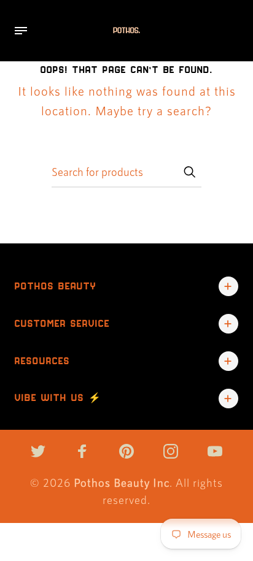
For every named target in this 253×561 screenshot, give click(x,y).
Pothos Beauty (55, 286)
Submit (189, 171)
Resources (42, 361)
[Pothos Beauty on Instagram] (170, 451)
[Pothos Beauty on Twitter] (38, 451)
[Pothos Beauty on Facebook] (82, 451)
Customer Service (62, 323)
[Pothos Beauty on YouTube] (215, 451)
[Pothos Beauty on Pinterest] (126, 451)
